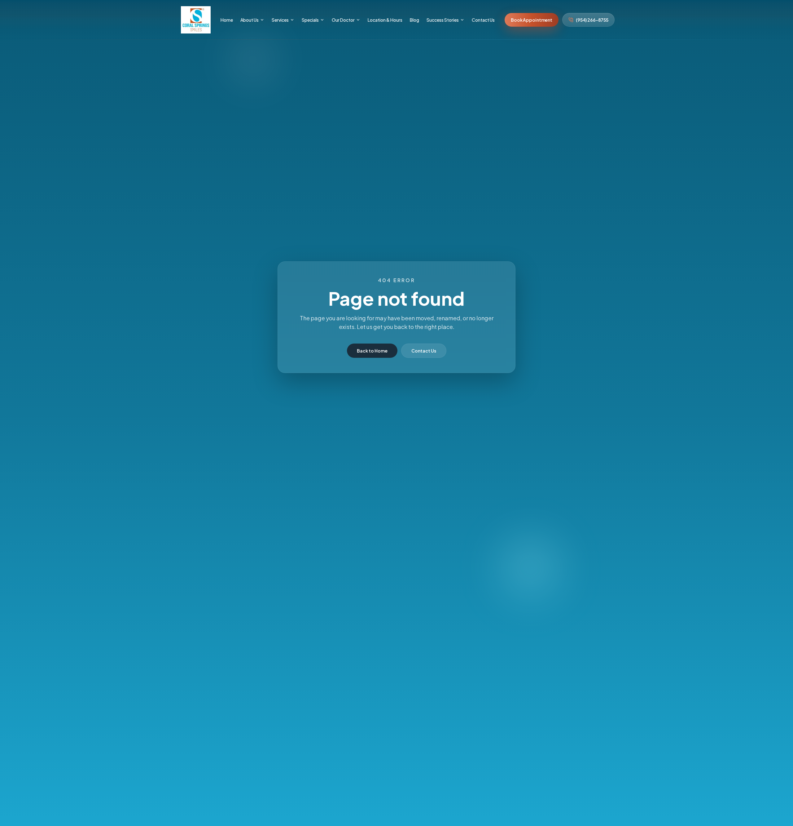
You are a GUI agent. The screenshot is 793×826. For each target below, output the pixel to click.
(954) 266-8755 (592, 20)
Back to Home (372, 350)
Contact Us (423, 350)
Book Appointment (531, 20)
